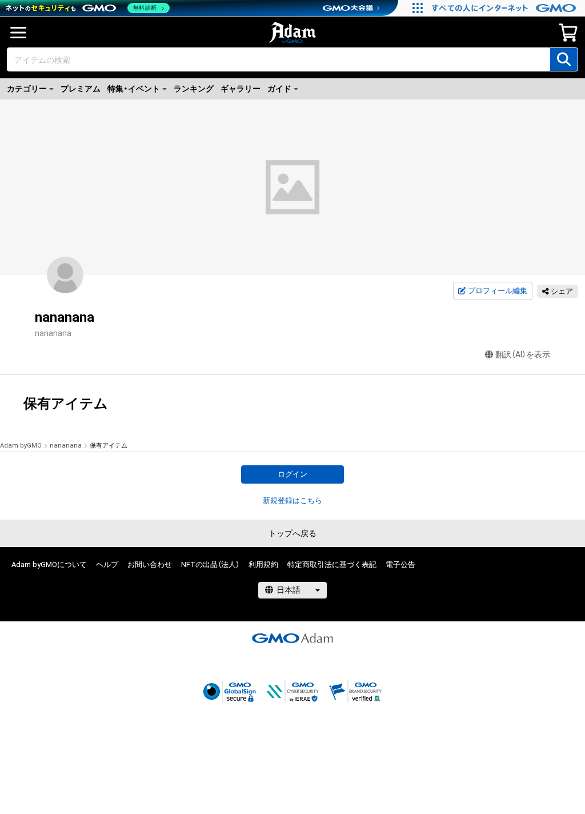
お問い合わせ (149, 564)
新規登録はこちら (292, 500)
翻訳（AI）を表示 (522, 354)
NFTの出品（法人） (210, 564)
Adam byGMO (21, 445)
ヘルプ (107, 564)
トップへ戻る (292, 533)
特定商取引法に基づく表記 (331, 564)
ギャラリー (241, 88)
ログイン (292, 474)
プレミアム (81, 88)
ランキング (194, 88)
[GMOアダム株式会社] (292, 638)
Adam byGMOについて (49, 564)
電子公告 (400, 564)
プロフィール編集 (497, 290)
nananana (66, 445)
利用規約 (263, 564)
